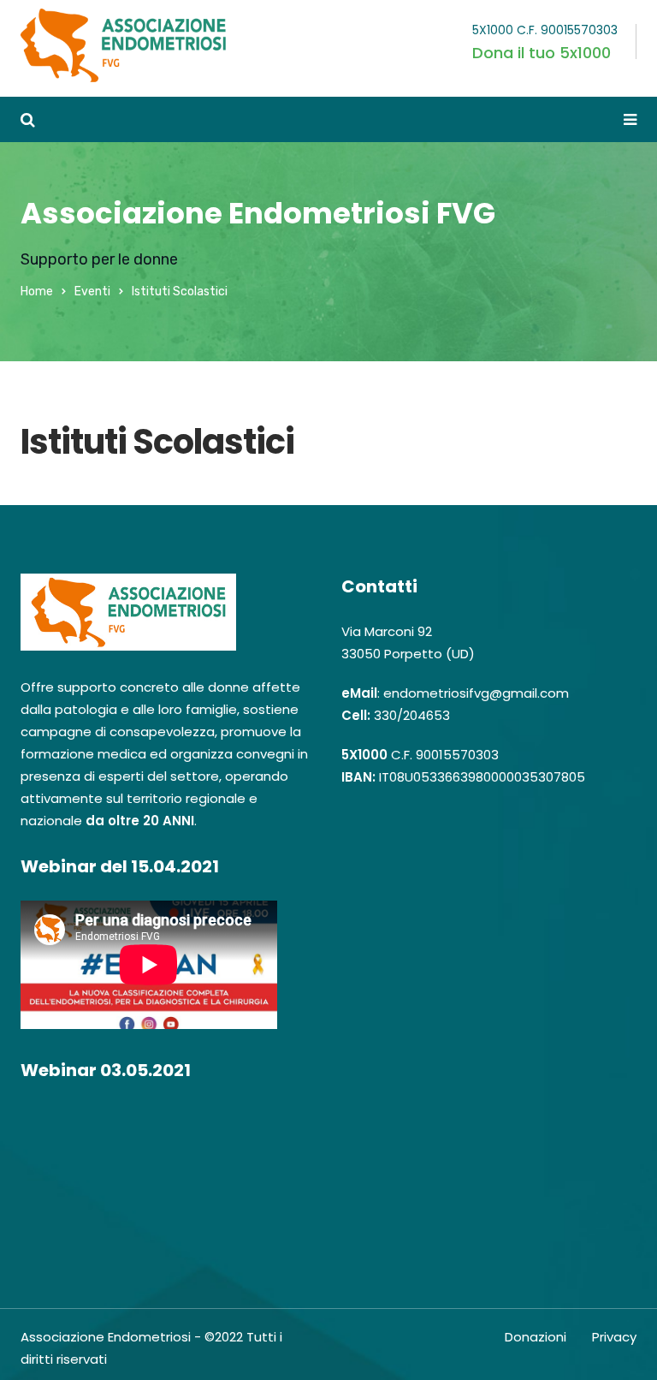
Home (37, 291)
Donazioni (535, 1337)
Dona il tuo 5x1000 (541, 52)
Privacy (614, 1337)
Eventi (92, 291)
